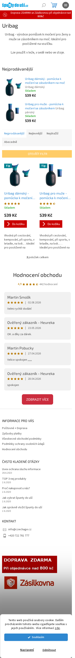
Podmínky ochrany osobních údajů (23, 444)
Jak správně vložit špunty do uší (22, 508)
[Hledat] (44, 5)
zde (57, 628)
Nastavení (27, 650)
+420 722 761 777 (18, 536)
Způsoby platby (12, 434)
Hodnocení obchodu (37, 274)
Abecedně (10, 142)
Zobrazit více (37, 399)
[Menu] (65, 5)
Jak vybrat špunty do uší (17, 498)
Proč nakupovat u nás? (16, 488)
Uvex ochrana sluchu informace (21, 469)
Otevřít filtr (37, 154)
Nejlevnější (35, 133)
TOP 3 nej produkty (14, 479)
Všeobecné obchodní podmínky (21, 439)
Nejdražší (52, 133)
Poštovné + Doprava (14, 428)
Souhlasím (38, 637)
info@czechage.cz (19, 529)
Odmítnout (49, 650)
